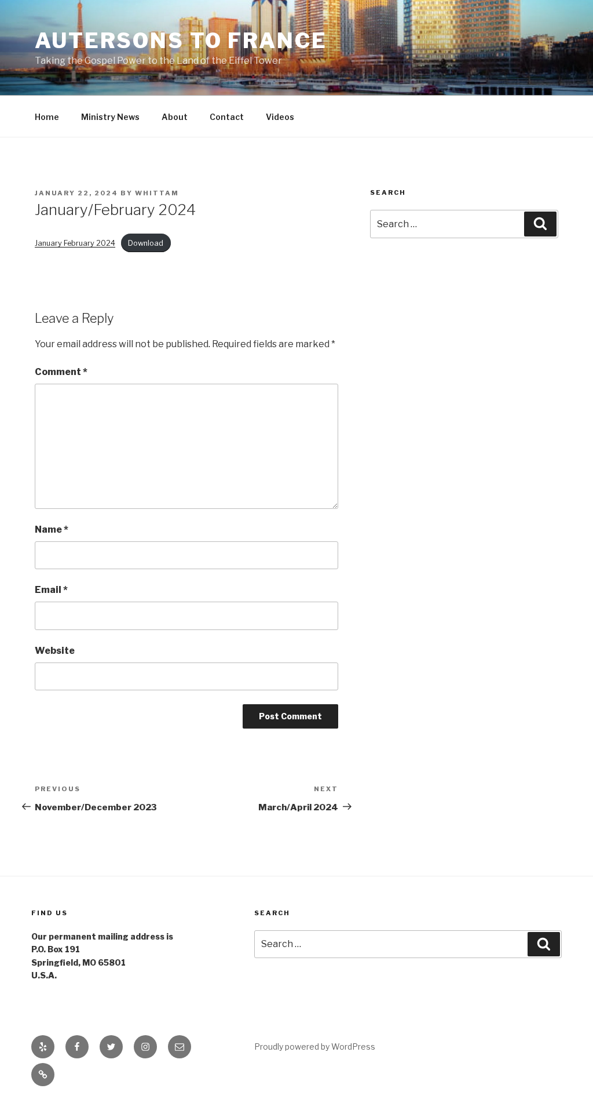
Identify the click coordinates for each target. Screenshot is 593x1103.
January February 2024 (75, 243)
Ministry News (110, 117)
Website (55, 650)
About (175, 117)
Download (145, 243)
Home (47, 117)
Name (51, 529)
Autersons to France (181, 40)
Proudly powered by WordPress (314, 1046)
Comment (61, 371)
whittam (157, 193)
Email (51, 589)
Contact (227, 117)
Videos (280, 117)
